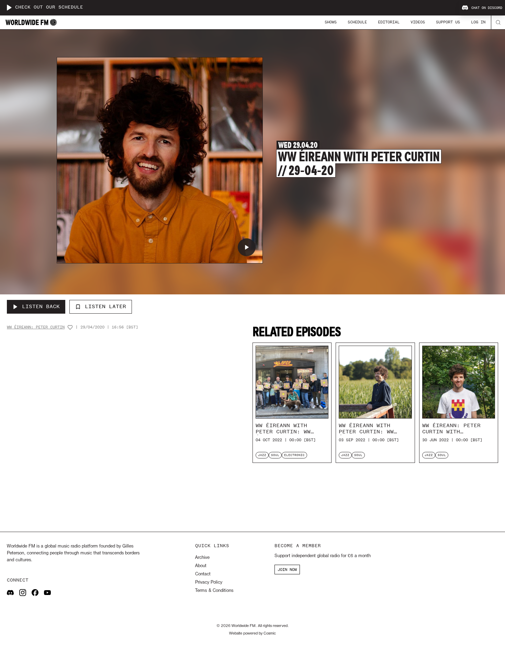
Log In (478, 22)
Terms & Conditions (214, 591)
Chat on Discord (486, 8)
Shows (331, 22)
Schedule (357, 22)
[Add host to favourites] (70, 327)
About (200, 566)
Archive (202, 558)
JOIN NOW (287, 569)
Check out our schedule (49, 7)
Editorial (389, 22)
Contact (203, 574)
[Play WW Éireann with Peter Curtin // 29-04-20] (247, 247)
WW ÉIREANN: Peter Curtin (36, 327)
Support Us (448, 22)
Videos (418, 22)
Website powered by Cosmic (252, 633)
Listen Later (105, 306)
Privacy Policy (208, 582)
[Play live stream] (8, 7)
